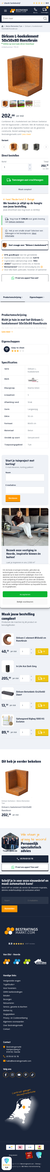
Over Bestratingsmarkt (13, 1025)
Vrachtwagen (44, 10)
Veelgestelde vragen (12, 980)
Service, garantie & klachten (15, 1006)
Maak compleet (25, 189)
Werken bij (7, 1010)
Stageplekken (9, 1014)
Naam (8, 472)
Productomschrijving (12, 297)
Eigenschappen (36, 297)
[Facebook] (5, 1074)
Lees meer (26, 134)
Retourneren (8, 1003)
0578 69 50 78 (26, 858)
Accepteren (25, 594)
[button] (7, 1163)
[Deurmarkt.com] (16, 961)
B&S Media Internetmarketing (31, 1166)
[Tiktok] (32, 1074)
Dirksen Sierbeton (16, 221)
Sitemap (37, 1164)
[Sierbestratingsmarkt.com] (26, 961)
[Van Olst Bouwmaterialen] (40, 961)
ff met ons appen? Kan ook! (27, 278)
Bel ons (35, 12)
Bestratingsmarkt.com (27, 1164)
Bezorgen (7, 999)
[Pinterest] (25, 1074)
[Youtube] (19, 1074)
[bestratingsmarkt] (25, 931)
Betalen (6, 995)
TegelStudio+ (9, 984)
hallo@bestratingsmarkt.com (18, 1061)
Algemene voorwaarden (13, 1021)
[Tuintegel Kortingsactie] (27, 792)
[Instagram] (12, 1074)
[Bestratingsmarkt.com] (6, 961)
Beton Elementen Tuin (14, 26)
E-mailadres (11, 485)
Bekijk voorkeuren (25, 601)
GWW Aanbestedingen (12, 992)
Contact (6, 1029)
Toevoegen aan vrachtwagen (27, 180)
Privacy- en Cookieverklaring (15, 1018)
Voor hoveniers (9, 988)
